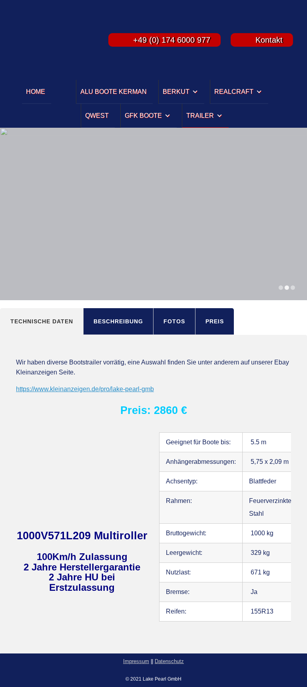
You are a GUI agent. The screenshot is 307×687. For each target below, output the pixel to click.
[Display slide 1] (281, 287)
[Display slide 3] (293, 287)
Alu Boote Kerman (113, 91)
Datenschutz (169, 661)
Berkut (176, 91)
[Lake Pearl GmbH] (51, 40)
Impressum (136, 661)
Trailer (200, 115)
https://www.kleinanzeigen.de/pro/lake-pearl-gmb (85, 389)
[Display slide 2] (287, 287)
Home (35, 91)
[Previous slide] (12, 214)
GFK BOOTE (143, 115)
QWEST (97, 115)
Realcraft (233, 91)
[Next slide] (295, 214)
